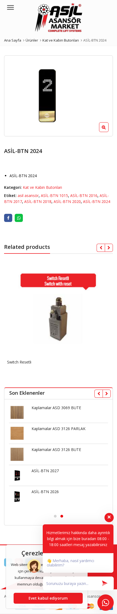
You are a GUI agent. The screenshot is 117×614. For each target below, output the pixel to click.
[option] (58, 96)
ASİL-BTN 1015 (54, 195)
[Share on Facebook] (8, 218)
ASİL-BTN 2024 (96, 201)
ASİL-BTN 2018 (37, 201)
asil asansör (28, 195)
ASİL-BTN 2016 (83, 195)
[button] (108, 131)
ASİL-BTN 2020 (67, 201)
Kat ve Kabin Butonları (42, 187)
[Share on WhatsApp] (19, 218)
